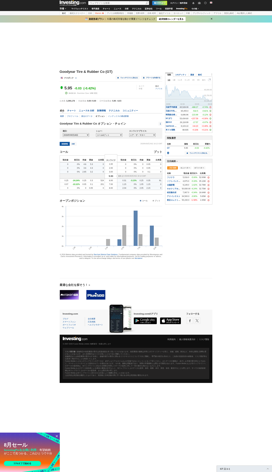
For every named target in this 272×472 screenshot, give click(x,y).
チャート (106, 9)
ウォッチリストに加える (129, 78)
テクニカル (137, 9)
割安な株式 (229, 13)
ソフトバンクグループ (176, 181)
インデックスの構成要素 (118, 116)
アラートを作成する (153, 78)
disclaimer (138, 258)
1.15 (124, 184)
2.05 (141, 188)
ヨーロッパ (178, 13)
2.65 (84, 172)
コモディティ (180, 75)
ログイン (174, 3)
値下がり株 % (199, 168)
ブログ (65, 319)
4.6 (85, 164)
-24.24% (76, 180)
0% (78, 164)
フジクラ (171, 177)
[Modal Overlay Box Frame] (30, 452)
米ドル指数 (170, 130)
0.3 (91, 180)
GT (168, 148)
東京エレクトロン (174, 200)
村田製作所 (171, 192)
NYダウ (169, 118)
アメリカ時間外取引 (115, 13)
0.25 (66, 180)
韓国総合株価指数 (173, 115)
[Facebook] (190, 321)
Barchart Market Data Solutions (106, 254)
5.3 (91, 164)
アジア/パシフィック (201, 13)
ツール (159, 9)
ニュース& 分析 (86, 110)
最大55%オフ (160, 3)
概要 (62, 116)
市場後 (130, 13)
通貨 (192, 75)
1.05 (141, 184)
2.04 (124, 188)
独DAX (169, 122)
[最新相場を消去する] (168, 152)
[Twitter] (197, 321)
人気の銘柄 (172, 168)
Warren (98, 13)
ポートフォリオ (69, 325)
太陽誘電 (171, 185)
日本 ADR (151, 13)
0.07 (66, 184)
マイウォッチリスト (79, 9)
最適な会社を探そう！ (74, 284)
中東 (188, 13)
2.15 (148, 188)
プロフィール (72, 116)
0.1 (149, 172)
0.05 (148, 164)
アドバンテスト (173, 196)
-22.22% (76, 184)
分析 (127, 9)
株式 (64, 13)
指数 (169, 75)
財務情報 (101, 110)
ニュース (117, 9)
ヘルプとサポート (95, 325)
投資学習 (169, 9)
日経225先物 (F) (172, 111)
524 (102, 180)
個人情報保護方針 (187, 339)
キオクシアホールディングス (179, 189)
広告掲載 (91, 322)
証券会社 (149, 9)
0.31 (124, 180)
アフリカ (217, 13)
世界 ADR (140, 13)
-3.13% (133, 180)
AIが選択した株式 (244, 13)
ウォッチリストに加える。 (199, 153)
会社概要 (91, 319)
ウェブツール (68, 328)
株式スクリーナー (77, 13)
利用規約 (171, 339)
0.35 (148, 180)
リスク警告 (204, 339)
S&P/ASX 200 (172, 126)
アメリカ (158, 89)
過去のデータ (87, 116)
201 (102, 184)
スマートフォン (69, 322)
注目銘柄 (171, 161)
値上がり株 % (185, 168)
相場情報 (65, 144)
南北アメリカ (164, 13)
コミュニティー (130, 110)
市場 (62, 8)
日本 (90, 13)
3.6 (85, 168)
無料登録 (183, 3)
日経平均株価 (171, 107)
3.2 (91, 172)
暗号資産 (95, 9)
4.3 (91, 168)
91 (160, 180)
